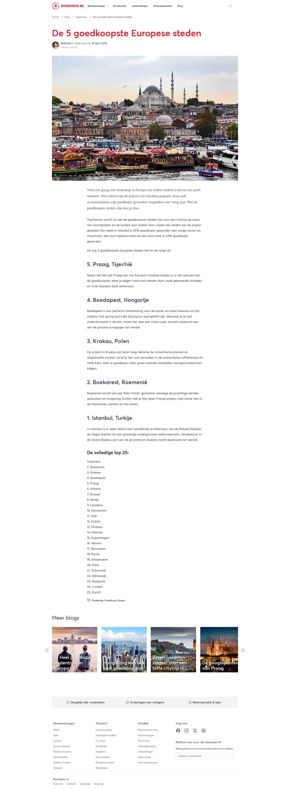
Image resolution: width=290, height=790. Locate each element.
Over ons (58, 784)
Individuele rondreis (106, 735)
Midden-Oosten (62, 762)
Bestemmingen (146, 735)
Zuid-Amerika (60, 757)
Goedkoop (110, 600)
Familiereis (101, 746)
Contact (71, 784)
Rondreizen (144, 741)
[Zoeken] (230, 6)
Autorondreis (103, 757)
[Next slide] (242, 650)
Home (55, 17)
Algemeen (81, 17)
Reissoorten (144, 757)
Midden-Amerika (62, 752)
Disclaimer (85, 784)
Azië (55, 735)
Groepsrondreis (104, 730)
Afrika (56, 730)
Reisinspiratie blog (148, 730)
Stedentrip (97, 600)
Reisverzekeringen (148, 762)
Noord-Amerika (61, 746)
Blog (67, 17)
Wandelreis (102, 768)
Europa (121, 600)
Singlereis (101, 752)
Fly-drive (100, 741)
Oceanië (57, 768)
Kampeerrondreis (105, 762)
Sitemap (98, 784)
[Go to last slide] (47, 650)
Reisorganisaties (147, 746)
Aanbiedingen (145, 752)
